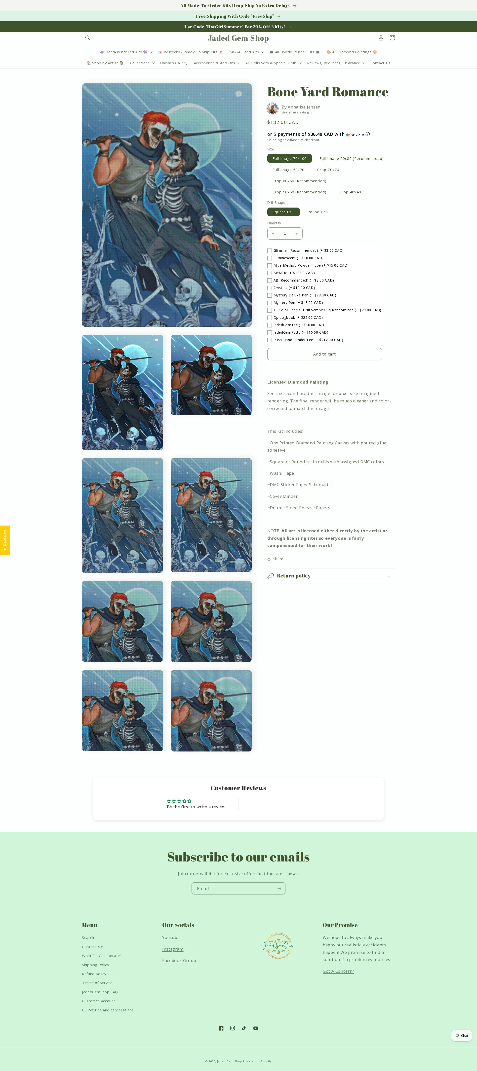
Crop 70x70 (328, 169)
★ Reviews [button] (5, 540)
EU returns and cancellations (108, 1009)
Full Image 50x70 (289, 169)
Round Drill (318, 212)
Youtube (171, 937)
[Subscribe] (279, 888)
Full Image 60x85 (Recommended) (351, 158)
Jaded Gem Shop (229, 1061)
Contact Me (92, 946)
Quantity (274, 223)
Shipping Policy (95, 964)
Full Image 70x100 (290, 158)
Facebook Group (179, 960)
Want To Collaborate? (102, 955)
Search (88, 937)
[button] (87, 37)
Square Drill (284, 212)
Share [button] (278, 558)
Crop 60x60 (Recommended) (299, 180)
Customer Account (98, 1000)
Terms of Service (97, 982)
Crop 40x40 (350, 192)
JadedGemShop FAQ (100, 991)
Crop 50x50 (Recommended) (299, 192)
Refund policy (94, 973)
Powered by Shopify (257, 1061)
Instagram (173, 949)
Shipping (274, 140)
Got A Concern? (338, 971)
